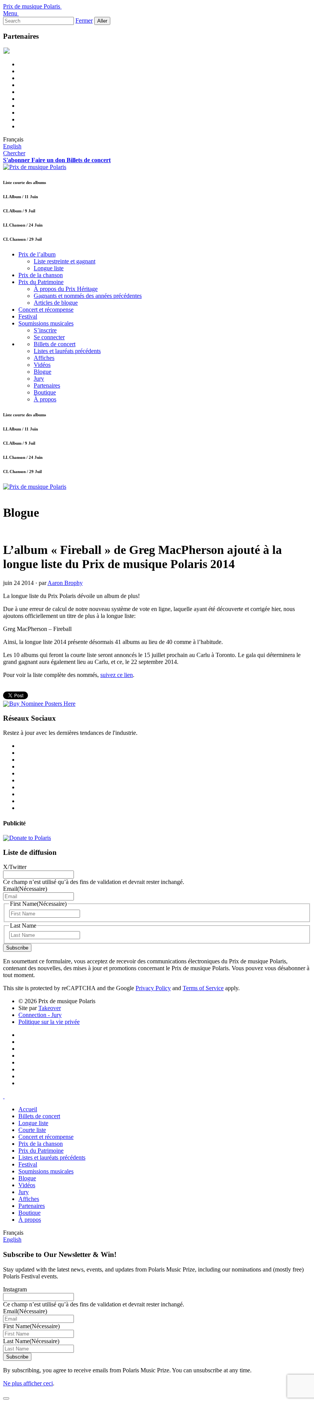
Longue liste (49, 268)
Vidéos (42, 364)
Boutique (45, 392)
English (12, 146)
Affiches (44, 358)
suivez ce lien (116, 675)
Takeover (49, 1008)
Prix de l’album (37, 254)
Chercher (14, 153)
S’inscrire (45, 330)
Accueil (27, 1109)
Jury (39, 378)
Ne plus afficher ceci (28, 1383)
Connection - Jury (40, 1015)
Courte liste (32, 1130)
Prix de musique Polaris (31, 6)
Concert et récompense (46, 309)
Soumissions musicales (46, 323)
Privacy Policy (153, 988)
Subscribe (17, 948)
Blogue (42, 371)
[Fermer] (6, 1398)
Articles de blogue (56, 302)
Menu (10, 13)
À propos (45, 399)
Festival (27, 316)
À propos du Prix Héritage (66, 289)
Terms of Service (203, 988)
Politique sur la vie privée (49, 1022)
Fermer (84, 20)
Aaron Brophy (65, 583)
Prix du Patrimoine (41, 282)
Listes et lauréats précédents (67, 351)
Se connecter (49, 337)
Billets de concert (54, 344)
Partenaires (47, 385)
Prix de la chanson (40, 275)
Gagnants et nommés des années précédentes (88, 295)
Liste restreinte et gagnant (64, 261)
